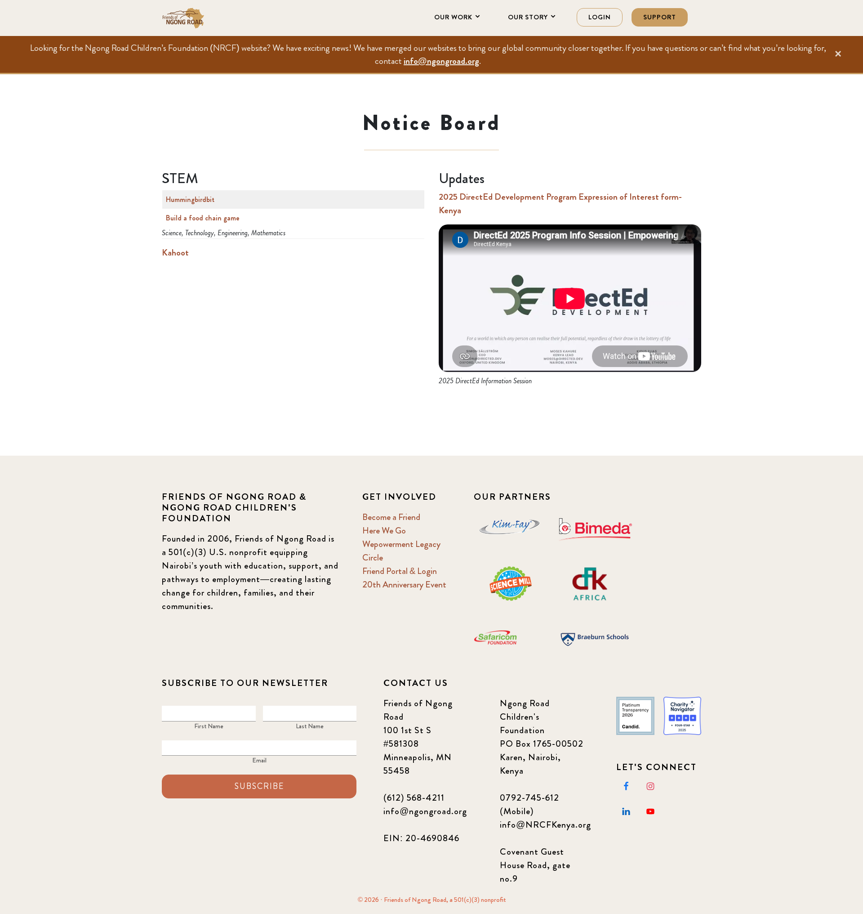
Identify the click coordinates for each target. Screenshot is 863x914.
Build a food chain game (203, 218)
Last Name (310, 725)
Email (259, 760)
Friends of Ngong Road (207, 18)
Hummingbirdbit (190, 199)
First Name (208, 725)
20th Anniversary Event (404, 584)
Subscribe (259, 786)
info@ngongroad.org (441, 60)
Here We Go (384, 530)
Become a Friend (391, 517)
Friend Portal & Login (399, 571)
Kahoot (175, 252)
